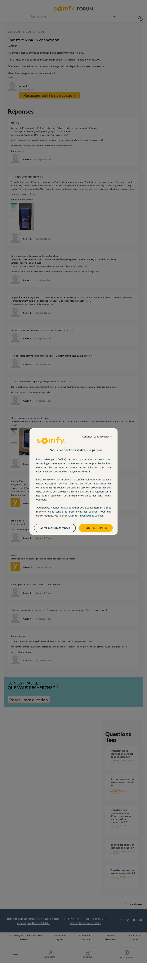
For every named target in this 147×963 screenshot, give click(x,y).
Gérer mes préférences (55, 528)
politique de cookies (92, 515)
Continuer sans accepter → (97, 436)
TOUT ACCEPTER (95, 528)
